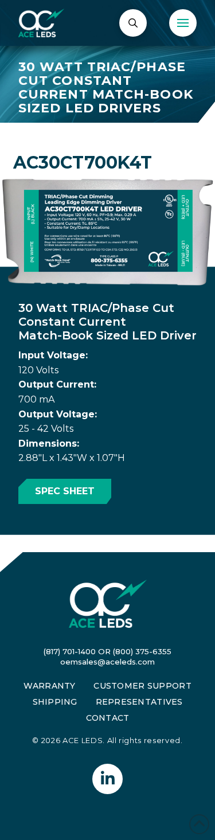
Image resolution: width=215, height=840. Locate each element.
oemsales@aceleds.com (107, 661)
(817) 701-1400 (70, 651)
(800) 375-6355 (142, 651)
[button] (133, 23)
